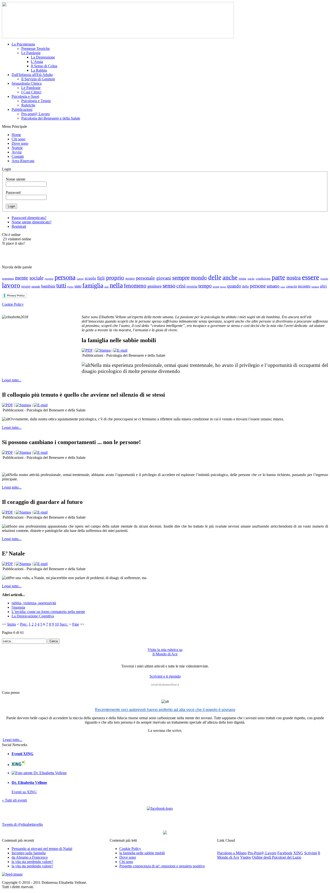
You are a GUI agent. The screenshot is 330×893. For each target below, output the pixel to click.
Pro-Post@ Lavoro (262, 853)
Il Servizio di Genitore (38, 79)
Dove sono (127, 857)
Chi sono (126, 862)
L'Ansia (37, 62)
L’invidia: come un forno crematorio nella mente (48, 612)
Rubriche (28, 105)
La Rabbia (39, 70)
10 (57, 624)
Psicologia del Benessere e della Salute (50, 118)
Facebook (284, 853)
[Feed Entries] (12, 874)
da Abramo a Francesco (30, 857)
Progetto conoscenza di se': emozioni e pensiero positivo (162, 866)
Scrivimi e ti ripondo (165, 676)
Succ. (64, 624)
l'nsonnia (18, 607)
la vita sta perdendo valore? (32, 862)
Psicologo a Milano (232, 853)
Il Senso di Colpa (44, 66)
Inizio (11, 624)
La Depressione (43, 57)
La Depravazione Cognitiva (33, 616)
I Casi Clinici (31, 92)
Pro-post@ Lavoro (35, 114)
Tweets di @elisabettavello (22, 824)
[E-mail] (120, 350)
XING (298, 853)
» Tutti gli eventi (14, 800)
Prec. (24, 624)
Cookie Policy (13, 304)
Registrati (19, 226)
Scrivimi (310, 853)
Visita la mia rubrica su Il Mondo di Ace (165, 652)
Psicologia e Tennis (36, 101)
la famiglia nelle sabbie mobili (142, 853)
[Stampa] (103, 350)
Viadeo (245, 857)
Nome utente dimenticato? (31, 222)
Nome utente (15, 179)
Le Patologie (31, 53)
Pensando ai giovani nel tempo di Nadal (42, 849)
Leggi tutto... (12, 380)
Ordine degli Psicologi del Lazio (276, 857)
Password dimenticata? (29, 218)
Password (13, 192)
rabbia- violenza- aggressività (34, 603)
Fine (75, 624)
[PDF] (87, 350)
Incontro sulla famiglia (29, 853)
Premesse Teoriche (35, 48)
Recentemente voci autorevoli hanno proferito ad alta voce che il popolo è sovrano (165, 710)
